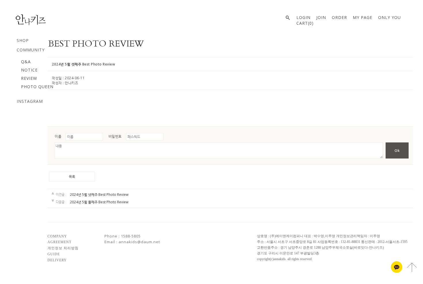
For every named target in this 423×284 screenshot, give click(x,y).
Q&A (26, 61)
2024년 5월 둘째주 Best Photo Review (99, 202)
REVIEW (29, 78)
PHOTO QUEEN (37, 86)
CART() (305, 23)
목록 (72, 177)
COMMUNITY (31, 50)
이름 (58, 136)
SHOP (23, 40)
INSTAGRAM (30, 101)
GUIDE (53, 254)
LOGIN (303, 17)
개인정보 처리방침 (63, 248)
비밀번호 (115, 136)
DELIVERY (57, 260)
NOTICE (29, 70)
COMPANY (57, 236)
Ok (397, 151)
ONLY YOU (389, 17)
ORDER (339, 17)
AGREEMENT (59, 242)
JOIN (321, 17)
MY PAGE (362, 17)
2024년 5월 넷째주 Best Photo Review (99, 194)
